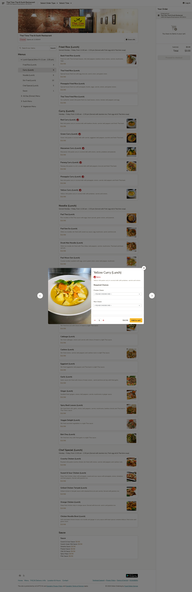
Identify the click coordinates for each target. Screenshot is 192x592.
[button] (40, 298)
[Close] (144, 268)
